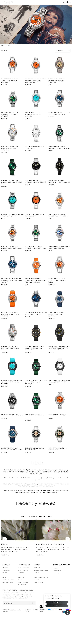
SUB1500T (43, 492)
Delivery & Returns (23, 567)
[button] (67, 539)
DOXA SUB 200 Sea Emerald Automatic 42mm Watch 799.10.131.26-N (12, 182)
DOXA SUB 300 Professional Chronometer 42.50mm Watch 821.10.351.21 (10, 314)
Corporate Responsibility (41, 570)
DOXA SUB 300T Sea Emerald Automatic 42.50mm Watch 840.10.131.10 (9, 114)
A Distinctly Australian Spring (50, 544)
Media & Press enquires (41, 577)
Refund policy (22, 584)
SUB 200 (24, 490)
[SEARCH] (60, 2)
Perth (4, 577)
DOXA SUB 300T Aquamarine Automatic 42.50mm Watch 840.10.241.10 (33, 114)
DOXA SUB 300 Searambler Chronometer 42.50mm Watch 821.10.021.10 (10, 348)
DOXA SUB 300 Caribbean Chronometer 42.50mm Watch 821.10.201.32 (57, 314)
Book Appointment (8, 580)
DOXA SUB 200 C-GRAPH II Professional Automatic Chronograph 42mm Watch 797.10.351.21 (35, 280)
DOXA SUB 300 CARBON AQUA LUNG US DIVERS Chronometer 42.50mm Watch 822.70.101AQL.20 (59, 348)
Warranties (21, 577)
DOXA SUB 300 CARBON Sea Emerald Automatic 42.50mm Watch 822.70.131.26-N (36, 382)
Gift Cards (21, 572)
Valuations (21, 575)
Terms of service (23, 582)
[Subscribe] (32, 603)
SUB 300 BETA (60, 490)
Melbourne (6, 575)
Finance (20, 580)
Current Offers (39, 582)
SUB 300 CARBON (25, 492)
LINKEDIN (55, 573)
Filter (5, 50)
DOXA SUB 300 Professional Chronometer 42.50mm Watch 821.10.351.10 (57, 280)
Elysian (4, 544)
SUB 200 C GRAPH (41, 490)
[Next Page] (42, 462)
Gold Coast (6, 570)
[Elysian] (18, 530)
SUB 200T (31, 490)
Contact (36, 575)
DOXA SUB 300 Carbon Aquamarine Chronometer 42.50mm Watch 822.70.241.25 (11, 382)
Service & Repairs (23, 570)
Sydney (5, 572)
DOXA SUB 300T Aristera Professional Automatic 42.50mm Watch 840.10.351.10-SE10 (35, 80)
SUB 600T (35, 492)
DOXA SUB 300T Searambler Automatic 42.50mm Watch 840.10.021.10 (9, 148)
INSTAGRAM (56, 570)
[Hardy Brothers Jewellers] (7, 2)
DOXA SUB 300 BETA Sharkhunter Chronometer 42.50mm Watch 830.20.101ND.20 (34, 348)
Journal (36, 580)
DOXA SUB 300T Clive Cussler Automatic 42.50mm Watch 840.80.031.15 (57, 80)
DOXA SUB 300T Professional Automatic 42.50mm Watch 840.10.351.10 (9, 80)
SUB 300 (51, 490)
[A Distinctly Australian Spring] (53, 530)
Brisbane (5, 567)
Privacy (35, 609)
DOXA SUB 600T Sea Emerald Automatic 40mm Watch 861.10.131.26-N (35, 416)
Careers (36, 572)
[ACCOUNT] (63, 2)
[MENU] (70, 2)
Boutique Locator (8, 582)
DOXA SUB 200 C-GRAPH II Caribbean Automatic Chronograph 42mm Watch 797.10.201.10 (12, 280)
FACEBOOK (56, 568)
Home (3, 45)
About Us (37, 567)
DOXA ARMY (52, 492)
